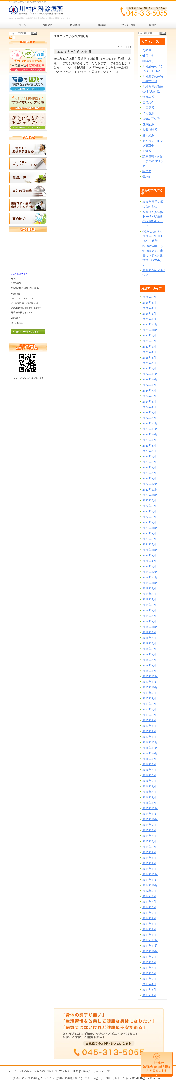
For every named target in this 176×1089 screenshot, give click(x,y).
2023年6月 (149, 456)
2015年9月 (149, 824)
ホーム (13, 1071)
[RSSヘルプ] (14, 37)
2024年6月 (149, 396)
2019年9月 (149, 588)
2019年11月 (150, 577)
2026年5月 (149, 302)
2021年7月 (149, 539)
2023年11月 (150, 429)
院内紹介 (85, 1071)
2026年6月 (149, 297)
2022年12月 (150, 484)
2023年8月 (149, 445)
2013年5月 (149, 979)
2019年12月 (150, 572)
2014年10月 (150, 885)
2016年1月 (149, 803)
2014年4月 (149, 918)
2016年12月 (150, 742)
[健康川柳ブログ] (28, 182)
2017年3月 (149, 725)
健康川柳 (148, 55)
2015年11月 (150, 813)
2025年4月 (149, 352)
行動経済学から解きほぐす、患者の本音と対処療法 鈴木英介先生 (152, 255)
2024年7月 (149, 390)
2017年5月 (149, 715)
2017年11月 (150, 682)
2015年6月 (149, 841)
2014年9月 (149, 891)
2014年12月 (150, 874)
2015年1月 (149, 868)
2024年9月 (149, 385)
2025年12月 (150, 319)
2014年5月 (149, 912)
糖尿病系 (148, 124)
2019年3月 (149, 616)
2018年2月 (149, 665)
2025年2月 (149, 363)
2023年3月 (149, 473)
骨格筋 (146, 177)
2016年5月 (149, 781)
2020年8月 (149, 555)
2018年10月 (150, 627)
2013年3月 (149, 989)
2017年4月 (149, 720)
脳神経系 (148, 135)
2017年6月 (149, 709)
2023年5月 (149, 462)
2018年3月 (149, 660)
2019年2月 (149, 621)
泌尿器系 (148, 108)
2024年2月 (149, 418)
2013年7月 (149, 967)
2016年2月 (149, 797)
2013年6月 (149, 973)
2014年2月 (149, 929)
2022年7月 (149, 506)
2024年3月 (149, 412)
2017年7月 (149, 704)
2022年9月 (149, 500)
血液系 (146, 151)
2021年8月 (149, 533)
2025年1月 (149, 368)
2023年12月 (150, 423)
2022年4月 (149, 522)
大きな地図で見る (19, 274)
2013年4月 (149, 984)
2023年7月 (149, 451)
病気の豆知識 (151, 119)
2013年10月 (150, 951)
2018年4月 (149, 654)
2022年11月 (150, 489)
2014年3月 (149, 923)
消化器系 (148, 113)
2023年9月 (149, 440)
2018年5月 (149, 649)
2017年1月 (149, 737)
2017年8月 (149, 698)
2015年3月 (149, 857)
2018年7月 (149, 638)
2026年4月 (149, 308)
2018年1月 (149, 671)
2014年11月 (150, 880)
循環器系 (148, 97)
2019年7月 (149, 599)
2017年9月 (149, 693)
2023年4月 (149, 467)
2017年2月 (149, 731)
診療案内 (52, 1071)
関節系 (146, 171)
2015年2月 (149, 863)
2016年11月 (150, 748)
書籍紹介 (148, 102)
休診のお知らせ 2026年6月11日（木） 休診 (154, 236)
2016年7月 (149, 769)
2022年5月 (149, 517)
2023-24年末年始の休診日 (74, 51)
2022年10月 (150, 495)
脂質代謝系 (149, 130)
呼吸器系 (148, 61)
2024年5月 (149, 401)
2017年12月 (150, 676)
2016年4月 (149, 786)
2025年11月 (150, 324)
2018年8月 (149, 632)
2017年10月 (150, 687)
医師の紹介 (25, 1071)
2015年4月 (149, 852)
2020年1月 (149, 566)
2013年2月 (149, 995)
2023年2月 (149, 478)
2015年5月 (149, 847)
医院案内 (39, 1071)
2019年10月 (150, 583)
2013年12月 (150, 940)
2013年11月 (150, 945)
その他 (146, 50)
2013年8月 (149, 962)
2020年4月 (149, 561)
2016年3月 (149, 792)
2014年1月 (149, 935)
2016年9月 (149, 759)
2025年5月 (149, 346)
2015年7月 (149, 836)
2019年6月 (149, 605)
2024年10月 (150, 379)
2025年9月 (149, 335)
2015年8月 (149, 830)
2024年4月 (149, 407)
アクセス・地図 (68, 1071)
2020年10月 (150, 550)
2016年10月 (150, 753)
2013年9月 (149, 956)
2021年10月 (150, 528)
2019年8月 (149, 594)
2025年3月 (149, 357)
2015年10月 (150, 819)
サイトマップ (101, 1071)
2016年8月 (149, 764)
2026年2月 (149, 313)
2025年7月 (149, 341)
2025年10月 (150, 330)
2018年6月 (149, 643)
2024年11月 (150, 374)
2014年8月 (149, 896)
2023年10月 (150, 434)
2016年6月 (149, 775)
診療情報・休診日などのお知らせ (152, 161)
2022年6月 (149, 511)
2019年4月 (149, 610)
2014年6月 (149, 907)
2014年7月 (149, 901)
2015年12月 (150, 808)
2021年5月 (149, 544)
